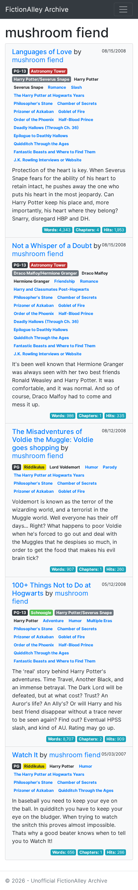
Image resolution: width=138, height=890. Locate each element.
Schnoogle (41, 612)
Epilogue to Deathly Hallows (41, 135)
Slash (76, 87)
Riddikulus (34, 467)
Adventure (53, 620)
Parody (110, 467)
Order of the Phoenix (34, 119)
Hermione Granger (32, 281)
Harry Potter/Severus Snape (41, 79)
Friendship (64, 281)
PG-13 (20, 71)
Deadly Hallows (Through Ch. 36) (46, 127)
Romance (57, 87)
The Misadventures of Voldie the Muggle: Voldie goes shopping (52, 440)
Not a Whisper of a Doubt (52, 246)
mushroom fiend (37, 60)
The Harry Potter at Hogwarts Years (49, 95)
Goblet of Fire (71, 111)
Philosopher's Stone (33, 103)
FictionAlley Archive (37, 9)
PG (16, 467)
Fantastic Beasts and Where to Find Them (54, 151)
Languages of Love (42, 52)
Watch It (25, 755)
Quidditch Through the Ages (41, 143)
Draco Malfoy (95, 273)
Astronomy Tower (48, 71)
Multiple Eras (99, 620)
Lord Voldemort (65, 467)
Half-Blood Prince (76, 119)
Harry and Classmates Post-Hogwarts (51, 289)
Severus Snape (28, 87)
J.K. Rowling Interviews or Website (47, 159)
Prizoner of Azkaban (34, 111)
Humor (91, 467)
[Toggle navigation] (123, 9)
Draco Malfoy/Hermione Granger (45, 273)
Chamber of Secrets (77, 103)
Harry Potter (86, 79)
